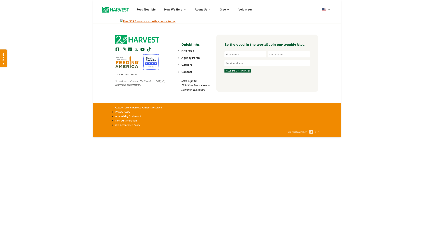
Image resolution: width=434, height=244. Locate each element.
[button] (115, 10)
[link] (115, 10)
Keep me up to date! (238, 70)
